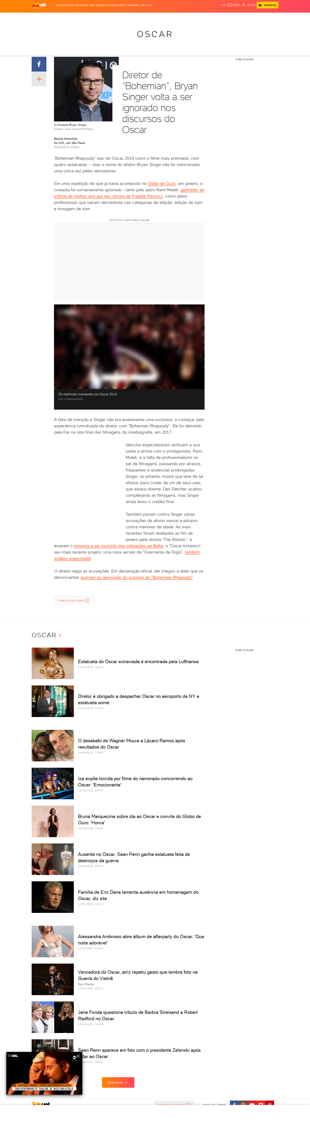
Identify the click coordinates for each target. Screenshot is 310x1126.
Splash (158, 17)
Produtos (40, 17)
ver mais (115, 1082)
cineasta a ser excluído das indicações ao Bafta (118, 545)
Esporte (145, 17)
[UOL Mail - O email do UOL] (233, 5)
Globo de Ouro (162, 183)
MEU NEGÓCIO (99, 5)
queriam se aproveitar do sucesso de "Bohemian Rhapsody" (137, 577)
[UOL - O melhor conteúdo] (39, 5)
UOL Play (146, 5)
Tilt (196, 17)
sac (223, 5)
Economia (121, 17)
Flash (53, 17)
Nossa (229, 17)
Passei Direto (117, 5)
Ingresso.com (64, 5)
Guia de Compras (271, 17)
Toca (253, 17)
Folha (133, 17)
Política (93, 17)
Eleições (65, 17)
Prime (244, 17)
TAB (237, 17)
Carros (106, 17)
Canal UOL (215, 17)
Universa (171, 17)
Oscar (155, 34)
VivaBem (186, 17)
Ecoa (203, 17)
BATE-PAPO (82, 5)
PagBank (133, 5)
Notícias (80, 17)
